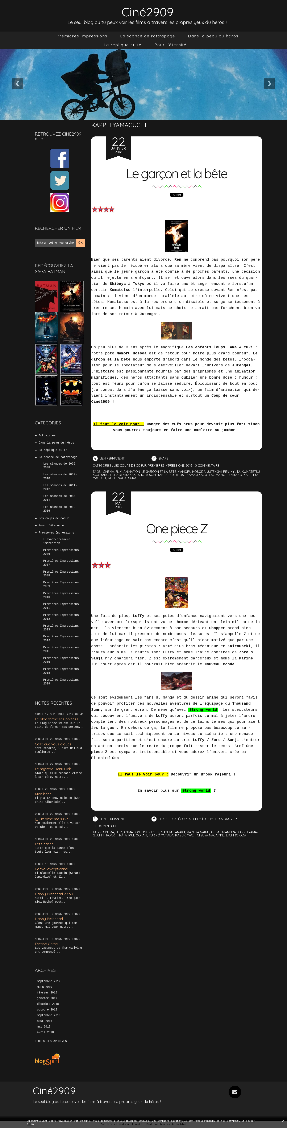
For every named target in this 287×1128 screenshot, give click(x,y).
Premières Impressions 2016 (61, 660)
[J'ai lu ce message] (282, 1121)
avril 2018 (45, 1032)
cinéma (108, 472)
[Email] (235, 1092)
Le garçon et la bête (176, 173)
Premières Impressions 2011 (61, 606)
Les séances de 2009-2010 (60, 476)
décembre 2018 (48, 1004)
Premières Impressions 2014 (61, 638)
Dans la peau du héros (213, 35)
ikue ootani (137, 835)
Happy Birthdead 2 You (54, 894)
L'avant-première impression (56, 541)
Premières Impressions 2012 (61, 617)
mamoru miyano (229, 475)
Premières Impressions (82, 35)
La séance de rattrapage (147, 35)
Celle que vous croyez (53, 744)
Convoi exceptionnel (51, 869)
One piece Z (176, 528)
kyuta (235, 472)
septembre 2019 (49, 981)
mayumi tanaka (173, 832)
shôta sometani (151, 475)
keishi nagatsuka (122, 478)
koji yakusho (104, 475)
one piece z (150, 832)
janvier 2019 (47, 998)
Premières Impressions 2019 (61, 681)
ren (226, 472)
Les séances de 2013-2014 (60, 498)
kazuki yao (184, 835)
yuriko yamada (161, 835)
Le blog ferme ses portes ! (56, 719)
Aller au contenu (20, 8)
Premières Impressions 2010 (61, 595)
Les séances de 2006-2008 (60, 465)
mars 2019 (44, 987)
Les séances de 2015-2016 (60, 508)
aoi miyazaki (126, 475)
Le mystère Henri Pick (53, 769)
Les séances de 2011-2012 (60, 487)
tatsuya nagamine (210, 835)
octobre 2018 (47, 1009)
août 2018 (44, 1021)
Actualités (47, 435)
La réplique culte (123, 44)
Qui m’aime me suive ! (52, 819)
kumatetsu (251, 472)
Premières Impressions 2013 (61, 627)
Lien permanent (112, 458)
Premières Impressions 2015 (61, 649)
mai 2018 (43, 1026)
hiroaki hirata (115, 835)
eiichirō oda (236, 835)
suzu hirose (176, 475)
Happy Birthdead (49, 919)
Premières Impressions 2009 (61, 584)
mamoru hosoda (192, 472)
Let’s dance (44, 844)
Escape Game (46, 944)
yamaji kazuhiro (200, 475)
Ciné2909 (147, 12)
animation (132, 472)
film (119, 472)
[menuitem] (82, 36)
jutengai (214, 472)
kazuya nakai (198, 832)
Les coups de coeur (54, 518)
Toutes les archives (51, 1041)
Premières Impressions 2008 (61, 573)
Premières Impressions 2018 (61, 671)
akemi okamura (223, 832)
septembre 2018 (49, 1015)
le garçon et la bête (158, 472)
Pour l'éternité (170, 44)
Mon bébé (43, 794)
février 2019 (47, 992)
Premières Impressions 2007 (61, 562)
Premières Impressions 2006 (61, 552)
